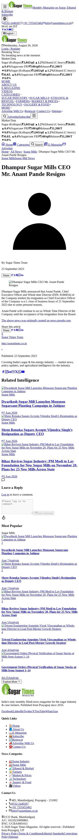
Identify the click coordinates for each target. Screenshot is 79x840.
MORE (5, 107)
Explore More (10, 681)
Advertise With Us (12, 111)
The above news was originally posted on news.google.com (36, 320)
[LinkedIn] (5, 29)
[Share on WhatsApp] (19, 275)
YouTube (40, 711)
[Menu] (4, 7)
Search (38, 144)
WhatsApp (51, 711)
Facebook (7, 711)
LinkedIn (18, 711)
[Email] (13, 372)
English (9, 33)
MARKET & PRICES (45, 101)
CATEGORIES (10, 94)
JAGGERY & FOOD (36, 104)
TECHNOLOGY (11, 104)
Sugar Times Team (12, 337)
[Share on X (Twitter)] (14, 275)
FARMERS (23, 101)
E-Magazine (55, 144)
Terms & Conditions (30, 833)
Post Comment (45, 513)
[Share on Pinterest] (17, 275)
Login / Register (10, 48)
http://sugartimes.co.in (14, 343)
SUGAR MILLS (39, 97)
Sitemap (56, 111)
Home (9, 144)
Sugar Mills (30, 151)
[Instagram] (6, 372)
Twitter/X (29, 711)
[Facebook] (2, 29)
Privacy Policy (9, 833)
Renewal (30, 111)
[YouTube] (10, 29)
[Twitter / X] (7, 29)
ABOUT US (9, 84)
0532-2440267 (20, 803)
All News (16, 151)
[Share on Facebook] (12, 275)
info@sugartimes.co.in (25, 810)
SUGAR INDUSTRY (14, 97)
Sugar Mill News (25, 158)
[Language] (4, 18)
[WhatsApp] (12, 29)
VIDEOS (6, 91)
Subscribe (7, 14)
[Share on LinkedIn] (22, 275)
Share (6, 275)
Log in (5, 494)
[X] (16, 372)
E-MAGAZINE (10, 88)
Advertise (13, 116)
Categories (22, 144)
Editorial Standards (53, 833)
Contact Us (43, 111)
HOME (5, 81)
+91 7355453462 (22, 807)
